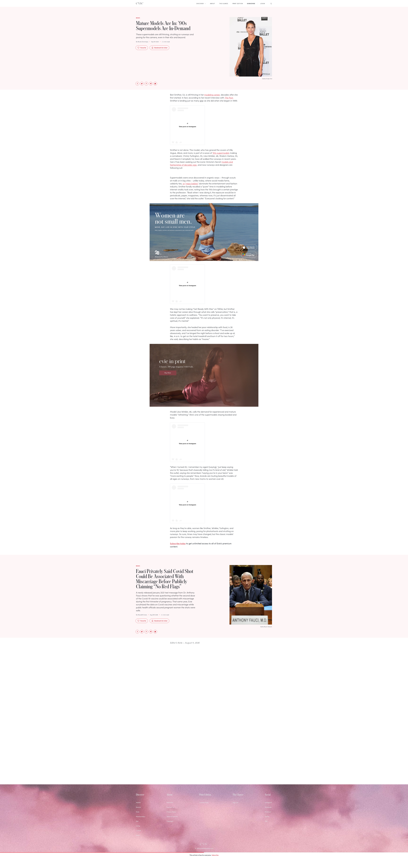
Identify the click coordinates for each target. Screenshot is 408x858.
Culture (138, 831)
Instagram (268, 802)
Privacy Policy (171, 812)
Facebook (268, 807)
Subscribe (215, 855)
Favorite (143, 48)
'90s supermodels (220, 152)
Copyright (170, 821)
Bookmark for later (160, 48)
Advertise (170, 802)
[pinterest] (146, 83)
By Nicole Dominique (142, 42)
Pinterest (268, 812)
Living (138, 826)
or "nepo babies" (190, 183)
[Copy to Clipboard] (155, 83)
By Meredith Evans (141, 615)
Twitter (267, 816)
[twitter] (142, 83)
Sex (137, 821)
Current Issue (203, 802)
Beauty (138, 807)
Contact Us (170, 807)
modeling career (212, 94)
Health (138, 802)
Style (137, 812)
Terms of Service (172, 816)
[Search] (270, 3)
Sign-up (235, 802)
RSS (266, 821)
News (138, 835)
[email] (151, 83)
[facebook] (137, 83)
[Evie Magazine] (139, 3)
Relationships (140, 816)
